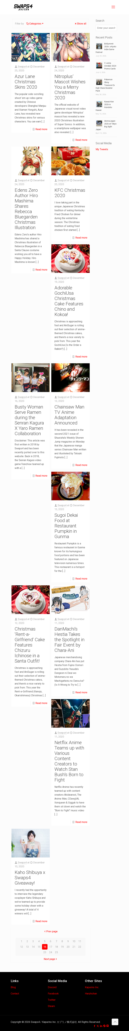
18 (56, 946)
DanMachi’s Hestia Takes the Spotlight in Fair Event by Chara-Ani (69, 639)
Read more (41, 129)
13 (27, 946)
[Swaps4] (23, 7)
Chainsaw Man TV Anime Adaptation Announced (69, 415)
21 (74, 946)
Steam (51, 1006)
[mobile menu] (113, 7)
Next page (49, 959)
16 (44, 946)
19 (62, 946)
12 (21, 946)
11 (79, 941)
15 (39, 946)
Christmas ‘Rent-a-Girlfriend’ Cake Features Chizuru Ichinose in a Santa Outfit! (30, 645)
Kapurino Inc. (92, 987)
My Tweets (102, 149)
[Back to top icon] (115, 1022)
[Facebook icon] (94, 1026)
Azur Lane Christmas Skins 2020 (26, 82)
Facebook (53, 993)
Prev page (52, 931)
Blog (13, 987)
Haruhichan (91, 993)
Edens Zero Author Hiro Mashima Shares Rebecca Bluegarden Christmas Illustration (26, 208)
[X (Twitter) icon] (98, 1026)
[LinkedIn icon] (101, 1026)
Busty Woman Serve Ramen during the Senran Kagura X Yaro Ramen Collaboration (29, 420)
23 (44, 952)
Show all (81, 23)
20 (68, 946)
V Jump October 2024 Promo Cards (110, 66)
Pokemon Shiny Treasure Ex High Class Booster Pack (105, 85)
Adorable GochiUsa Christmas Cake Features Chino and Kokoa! (68, 301)
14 (33, 946)
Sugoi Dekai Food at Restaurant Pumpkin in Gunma (66, 525)
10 (74, 941)
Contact (15, 993)
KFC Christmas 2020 (69, 192)
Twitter (52, 999)
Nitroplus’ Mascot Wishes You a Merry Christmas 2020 (70, 87)
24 (50, 952)
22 (79, 946)
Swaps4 (22, 66)
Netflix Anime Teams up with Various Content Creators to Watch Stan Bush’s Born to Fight (69, 761)
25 (56, 952)
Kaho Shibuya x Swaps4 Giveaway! (30, 878)
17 (50, 946)
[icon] (104, 1026)
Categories (35, 23)
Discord (52, 987)
